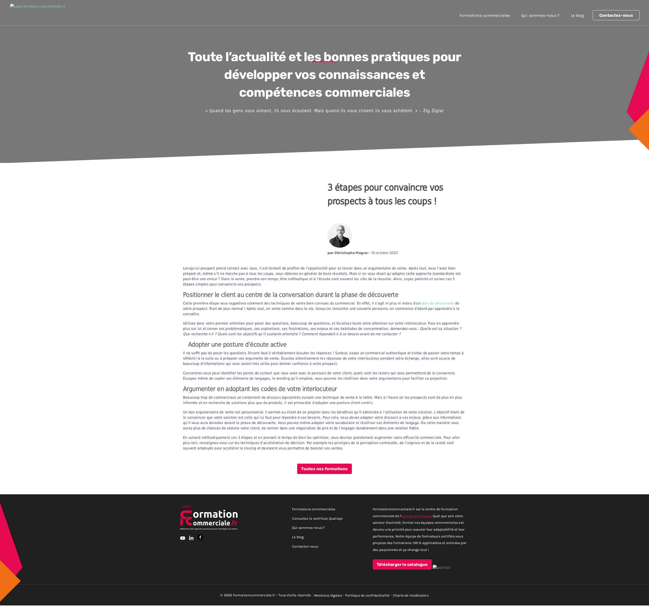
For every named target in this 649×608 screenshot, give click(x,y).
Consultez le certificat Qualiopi (317, 518)
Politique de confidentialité (367, 595)
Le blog (577, 15)
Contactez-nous (616, 15)
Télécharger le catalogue (402, 564)
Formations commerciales (485, 15)
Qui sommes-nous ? (540, 15)
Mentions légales (328, 595)
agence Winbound (416, 516)
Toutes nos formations (324, 468)
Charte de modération (411, 595)
